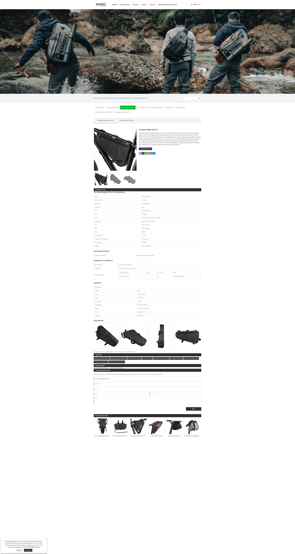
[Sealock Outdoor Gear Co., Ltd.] (100, 4)
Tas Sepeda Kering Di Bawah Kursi (192, 436)
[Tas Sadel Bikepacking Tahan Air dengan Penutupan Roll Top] (103, 425)
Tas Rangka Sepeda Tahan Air (161, 358)
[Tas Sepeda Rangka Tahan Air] (115, 149)
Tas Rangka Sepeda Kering (101, 362)
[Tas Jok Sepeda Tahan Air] (174, 425)
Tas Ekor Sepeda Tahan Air (156, 436)
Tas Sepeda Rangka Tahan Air (123, 98)
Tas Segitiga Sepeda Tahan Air (118, 358)
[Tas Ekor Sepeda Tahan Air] (156, 425)
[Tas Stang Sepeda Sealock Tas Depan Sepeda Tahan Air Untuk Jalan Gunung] (121, 425)
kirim (193, 409)
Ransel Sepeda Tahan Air (127, 120)
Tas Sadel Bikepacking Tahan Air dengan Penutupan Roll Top (103, 436)
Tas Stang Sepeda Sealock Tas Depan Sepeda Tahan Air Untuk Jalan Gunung (121, 436)
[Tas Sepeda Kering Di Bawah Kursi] (192, 425)
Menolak (19, 550)
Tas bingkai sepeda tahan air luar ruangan (139, 436)
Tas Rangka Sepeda (147, 358)
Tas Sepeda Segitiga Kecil (134, 358)
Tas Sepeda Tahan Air (109, 98)
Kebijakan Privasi (35, 547)
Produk (100, 98)
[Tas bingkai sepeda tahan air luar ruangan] (139, 425)
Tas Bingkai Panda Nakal (176, 358)
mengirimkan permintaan (145, 148)
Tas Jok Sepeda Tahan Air (174, 436)
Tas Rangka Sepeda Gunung (191, 358)
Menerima (28, 550)
